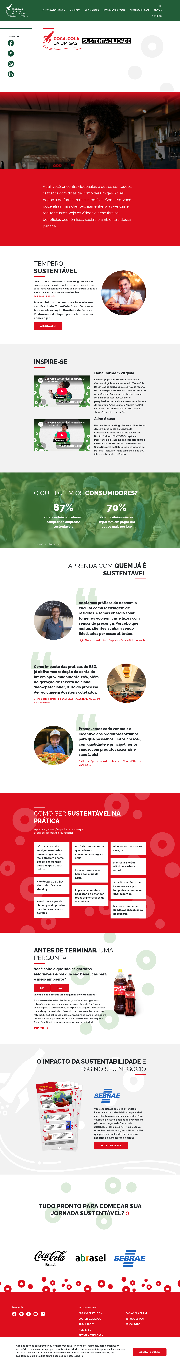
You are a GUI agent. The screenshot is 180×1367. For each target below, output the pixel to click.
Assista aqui (48, 326)
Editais (158, 10)
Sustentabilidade (139, 10)
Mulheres (75, 10)
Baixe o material (111, 1145)
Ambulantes (92, 10)
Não (60, 988)
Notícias (157, 16)
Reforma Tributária (114, 10)
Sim (42, 988)
